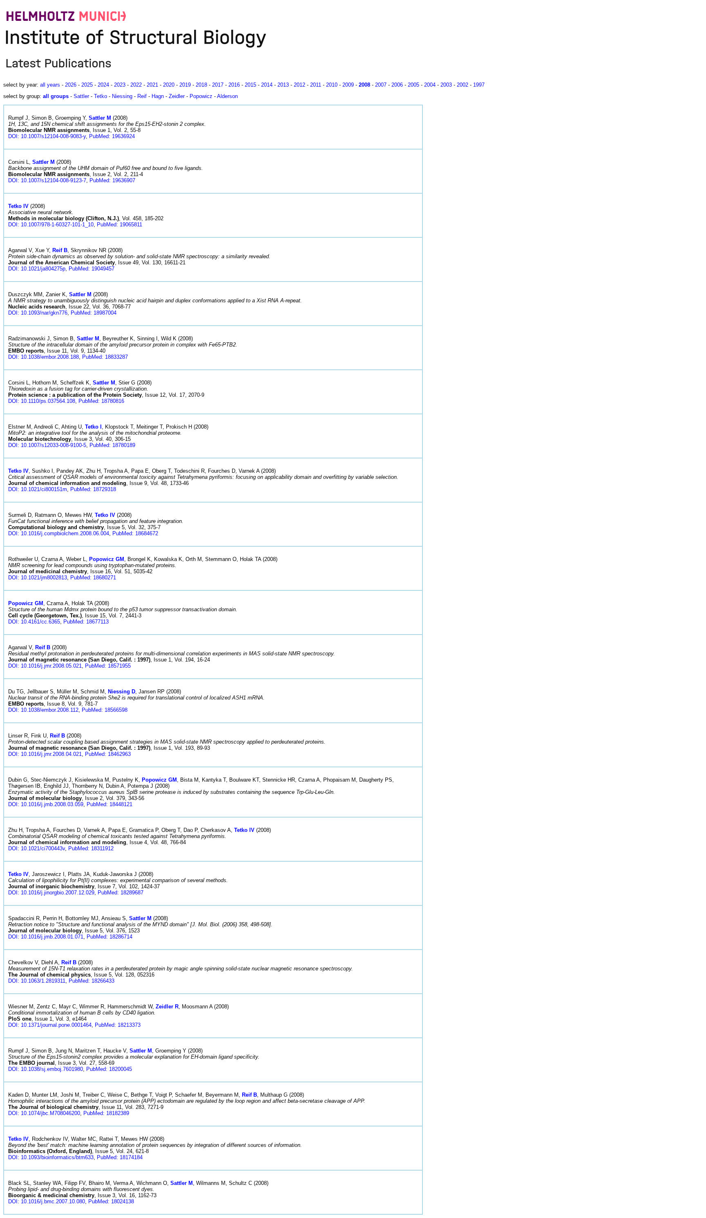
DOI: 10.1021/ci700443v (36, 848)
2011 (315, 85)
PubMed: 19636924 (112, 136)
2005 (413, 85)
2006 (397, 85)
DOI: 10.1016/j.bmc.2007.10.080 (46, 1201)
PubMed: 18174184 (120, 1157)
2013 (283, 85)
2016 (234, 85)
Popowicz (201, 96)
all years (50, 85)
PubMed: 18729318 (93, 489)
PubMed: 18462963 (108, 754)
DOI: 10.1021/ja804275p (36, 269)
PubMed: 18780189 (112, 445)
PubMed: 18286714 (109, 937)
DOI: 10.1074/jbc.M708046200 (44, 1113)
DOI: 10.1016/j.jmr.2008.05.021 (45, 666)
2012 (299, 85)
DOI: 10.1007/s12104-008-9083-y (47, 136)
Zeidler (177, 96)
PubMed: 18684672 (135, 533)
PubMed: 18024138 (111, 1201)
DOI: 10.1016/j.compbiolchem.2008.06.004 (58, 533)
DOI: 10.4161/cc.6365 (34, 622)
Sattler (81, 96)
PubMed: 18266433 (91, 981)
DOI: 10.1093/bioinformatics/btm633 (51, 1157)
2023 (119, 85)
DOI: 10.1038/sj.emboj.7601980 (45, 1069)
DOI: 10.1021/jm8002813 (37, 577)
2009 (348, 85)
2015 (250, 85)
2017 (217, 85)
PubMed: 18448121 (109, 804)
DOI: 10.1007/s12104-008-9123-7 (47, 180)
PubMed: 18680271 (93, 577)
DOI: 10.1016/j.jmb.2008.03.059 (45, 804)
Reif (142, 96)
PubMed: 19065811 (119, 224)
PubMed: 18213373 (118, 1025)
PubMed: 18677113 (86, 622)
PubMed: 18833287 (105, 357)
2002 (462, 85)
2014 (267, 85)
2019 (185, 85)
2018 (201, 85)
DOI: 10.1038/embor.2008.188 (43, 357)
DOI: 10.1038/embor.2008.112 (43, 710)
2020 (168, 85)
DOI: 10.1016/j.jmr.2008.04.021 (45, 754)
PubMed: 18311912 (91, 848)
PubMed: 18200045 (109, 1069)
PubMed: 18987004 (93, 313)
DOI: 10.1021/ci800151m (37, 489)
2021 (152, 85)
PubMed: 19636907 (112, 180)
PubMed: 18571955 (108, 666)
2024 (103, 85)
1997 (479, 85)
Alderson (227, 96)
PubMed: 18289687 (120, 892)
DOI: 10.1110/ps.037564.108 (41, 401)
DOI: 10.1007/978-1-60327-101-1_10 (51, 224)
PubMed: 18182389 (106, 1113)
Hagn (158, 96)
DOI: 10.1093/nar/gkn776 (37, 313)
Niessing (122, 96)
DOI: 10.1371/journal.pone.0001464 (50, 1025)
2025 (87, 85)
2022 (136, 85)
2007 (381, 85)
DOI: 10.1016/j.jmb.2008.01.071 (45, 937)
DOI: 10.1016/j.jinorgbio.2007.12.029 (51, 892)
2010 (331, 85)
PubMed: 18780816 (101, 401)
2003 (446, 85)
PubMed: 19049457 (91, 269)
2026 (70, 85)
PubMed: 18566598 (104, 710)
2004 (430, 85)
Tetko (100, 96)
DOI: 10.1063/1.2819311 (36, 981)
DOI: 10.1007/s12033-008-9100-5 (47, 445)
